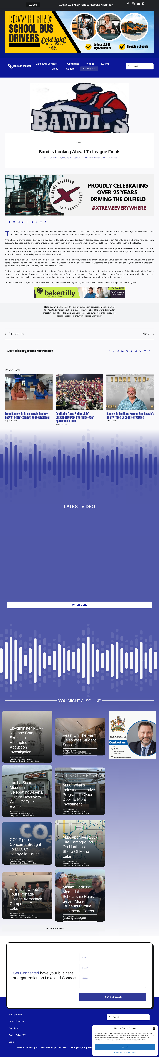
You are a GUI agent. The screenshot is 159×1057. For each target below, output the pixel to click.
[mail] (138, 3)
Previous (16, 334)
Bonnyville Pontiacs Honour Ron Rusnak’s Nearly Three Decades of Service (130, 416)
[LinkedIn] (23, 222)
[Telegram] (32, 222)
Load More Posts (54, 928)
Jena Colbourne (75, 158)
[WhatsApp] (27, 222)
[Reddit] (18, 222)
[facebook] (128, 3)
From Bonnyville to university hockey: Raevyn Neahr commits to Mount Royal (27, 416)
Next (146, 334)
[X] (14, 222)
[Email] (41, 222)
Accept (125, 1047)
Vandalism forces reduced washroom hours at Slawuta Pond (73, 5)
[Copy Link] (45, 222)
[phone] (143, 3)
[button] (154, 1028)
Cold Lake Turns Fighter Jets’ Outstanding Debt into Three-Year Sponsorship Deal (75, 417)
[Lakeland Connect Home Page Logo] (20, 64)
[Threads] (136, 351)
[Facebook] (9, 222)
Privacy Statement (130, 1052)
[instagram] (133, 3)
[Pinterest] (36, 222)
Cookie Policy (117, 1052)
